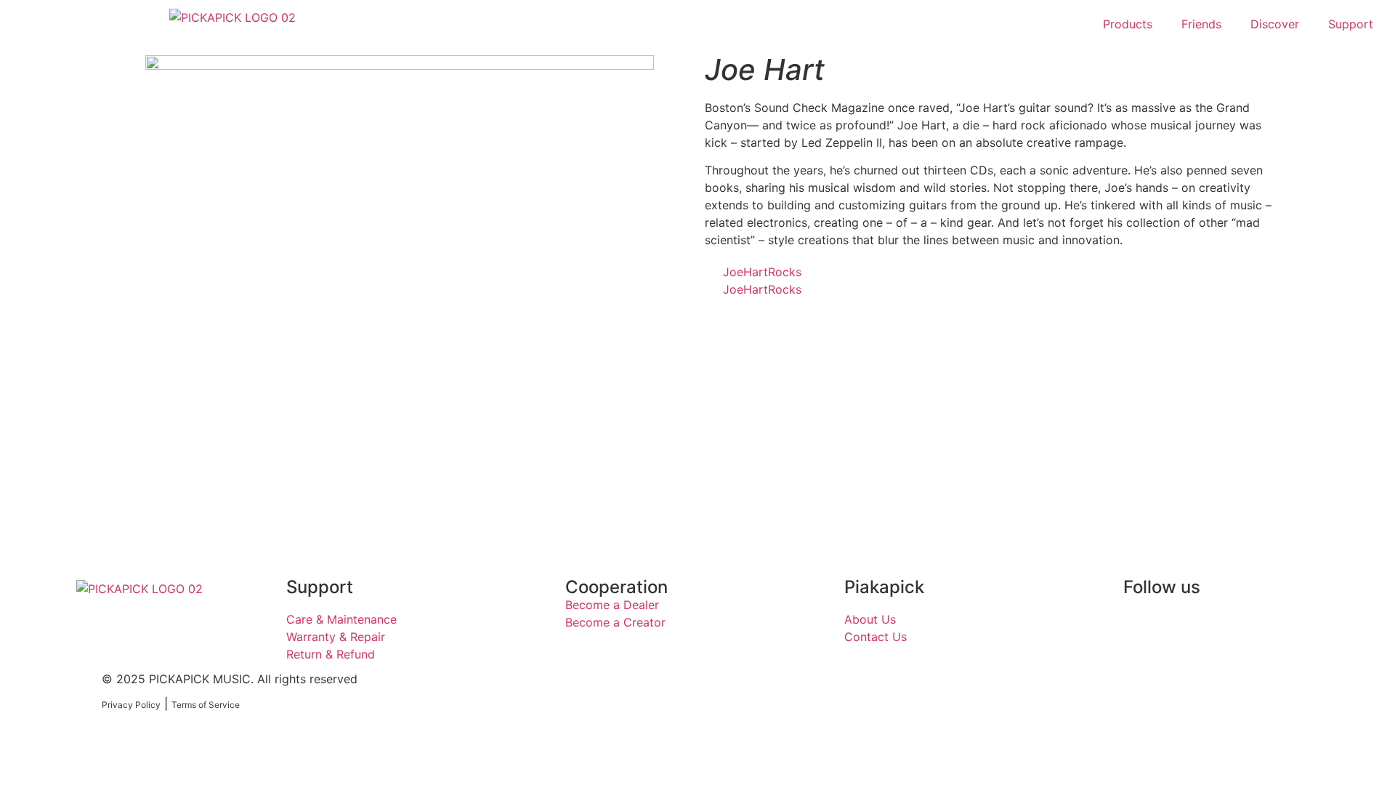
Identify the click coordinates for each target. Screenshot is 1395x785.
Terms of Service (205, 704)
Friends (1201, 24)
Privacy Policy (131, 704)
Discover (1274, 24)
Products (1127, 24)
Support (1350, 24)
